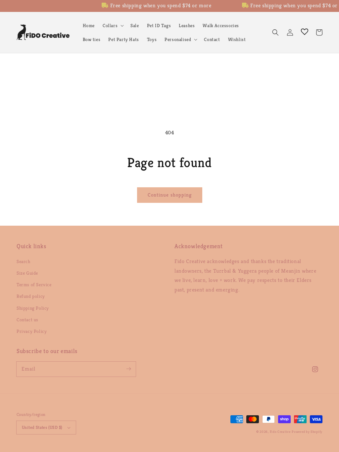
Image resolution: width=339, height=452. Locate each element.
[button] (112, 25)
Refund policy (31, 296)
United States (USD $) (42, 427)
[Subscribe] (128, 369)
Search (23, 261)
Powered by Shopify (307, 431)
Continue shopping (170, 195)
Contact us (27, 320)
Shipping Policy (33, 308)
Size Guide (27, 273)
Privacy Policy (32, 331)
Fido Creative (280, 431)
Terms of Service (34, 285)
